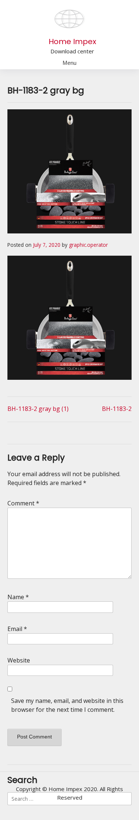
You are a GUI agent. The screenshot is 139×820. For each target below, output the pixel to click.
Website (18, 660)
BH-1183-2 (117, 409)
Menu (69, 63)
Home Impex (72, 41)
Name (18, 597)
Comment (23, 503)
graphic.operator (88, 244)
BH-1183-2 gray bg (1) (38, 409)
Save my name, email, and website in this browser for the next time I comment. (67, 705)
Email (17, 629)
